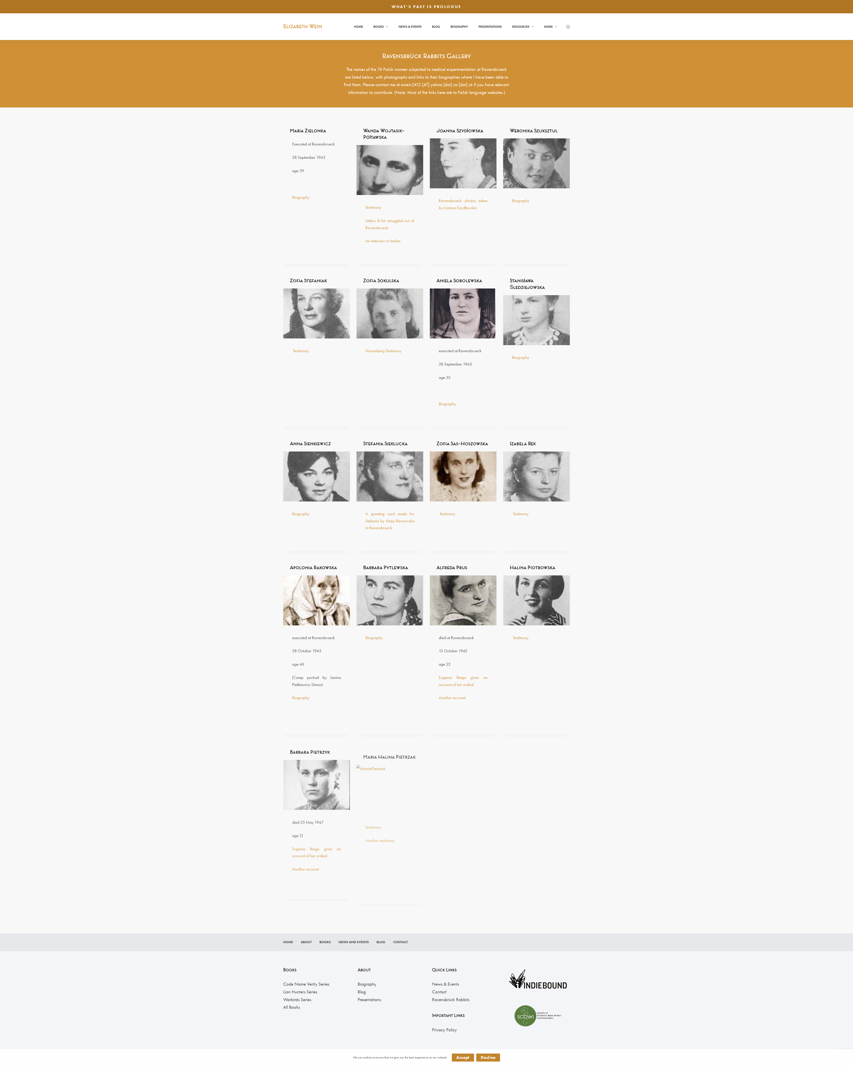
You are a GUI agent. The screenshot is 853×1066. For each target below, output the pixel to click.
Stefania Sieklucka (385, 444)
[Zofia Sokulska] (390, 313)
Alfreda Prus (451, 568)
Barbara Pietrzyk (310, 751)
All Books (291, 1007)
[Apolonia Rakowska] (316, 600)
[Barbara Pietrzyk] (316, 784)
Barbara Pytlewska (385, 568)
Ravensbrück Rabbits (450, 999)
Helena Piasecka (456, 751)
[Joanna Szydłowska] (463, 163)
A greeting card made (386, 514)
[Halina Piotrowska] (536, 600)
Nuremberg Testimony (383, 351)
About (306, 942)
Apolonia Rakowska (313, 568)
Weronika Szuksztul (534, 131)
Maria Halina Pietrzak (389, 751)
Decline (488, 1057)
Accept (463, 1057)
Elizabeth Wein (302, 26)
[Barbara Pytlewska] (390, 600)
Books (378, 27)
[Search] (568, 26)
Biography (459, 27)
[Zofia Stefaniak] (316, 313)
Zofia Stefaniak (308, 281)
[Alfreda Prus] (463, 600)
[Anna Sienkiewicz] (316, 476)
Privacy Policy (444, 1030)
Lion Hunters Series (300, 992)
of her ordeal (463, 684)
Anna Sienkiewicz (310, 444)
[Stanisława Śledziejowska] (536, 320)
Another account (452, 697)
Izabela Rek (523, 444)
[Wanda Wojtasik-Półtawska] (390, 170)
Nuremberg (448, 821)
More (548, 27)
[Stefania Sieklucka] (390, 476)
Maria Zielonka (308, 131)
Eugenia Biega (454, 677)
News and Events (354, 942)
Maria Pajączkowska (534, 751)
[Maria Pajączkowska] (536, 784)
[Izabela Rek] (536, 476)
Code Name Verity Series (306, 984)
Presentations (490, 27)
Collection (475, 834)
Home (358, 27)
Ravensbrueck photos (457, 200)
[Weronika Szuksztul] (536, 163)
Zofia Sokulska (381, 281)
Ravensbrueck (380, 528)
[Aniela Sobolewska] (463, 313)
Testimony (373, 207)
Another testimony (380, 834)
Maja (390, 521)
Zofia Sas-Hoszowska (462, 444)
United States (452, 847)
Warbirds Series (297, 999)
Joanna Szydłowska (459, 131)
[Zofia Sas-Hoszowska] (463, 476)
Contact (400, 942)
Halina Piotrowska (532, 568)
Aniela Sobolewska (459, 281)
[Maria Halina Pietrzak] (390, 784)
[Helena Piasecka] (463, 784)
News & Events (410, 27)
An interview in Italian (383, 241)
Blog (436, 27)
